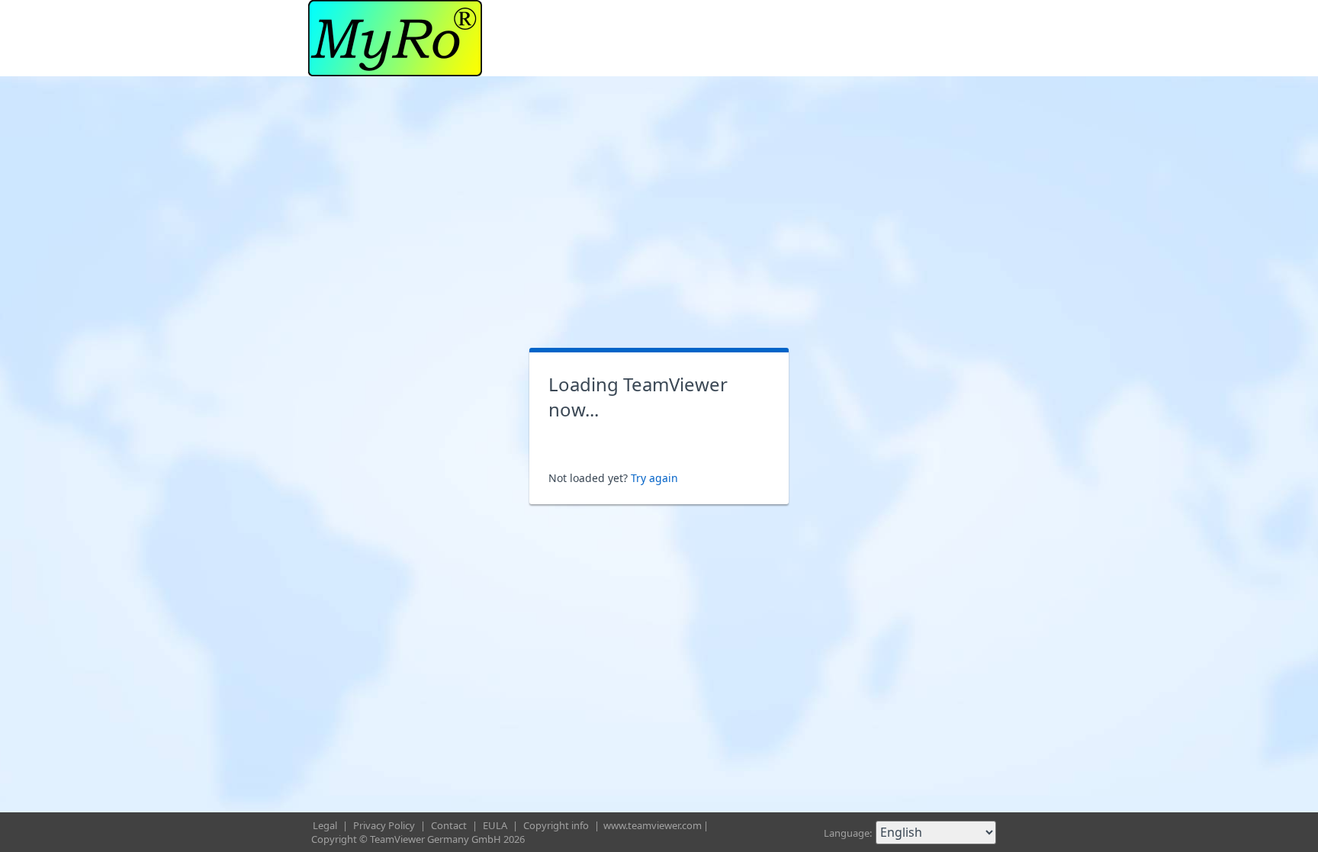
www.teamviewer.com (652, 825)
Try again (654, 478)
